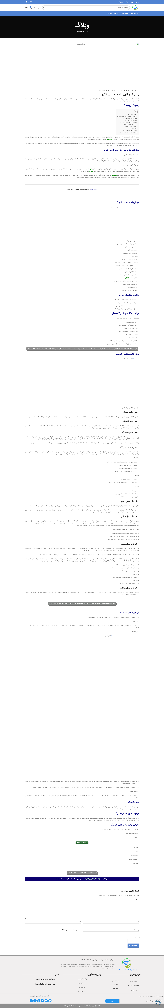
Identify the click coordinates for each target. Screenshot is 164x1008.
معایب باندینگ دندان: (130, 121)
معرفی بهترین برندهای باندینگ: (127, 133)
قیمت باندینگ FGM (82, 843)
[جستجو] (44, 7)
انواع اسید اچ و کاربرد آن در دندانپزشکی (78, 189)
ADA (69, 561)
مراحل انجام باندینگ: (130, 127)
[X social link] (33, 2)
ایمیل (79, 922)
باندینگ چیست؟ (132, 114)
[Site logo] (135, 8)
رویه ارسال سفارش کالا (133, 986)
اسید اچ (91, 171)
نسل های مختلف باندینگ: (129, 125)
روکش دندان (89, 169)
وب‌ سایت (136, 930)
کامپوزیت (114, 175)
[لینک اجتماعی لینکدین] (28, 2)
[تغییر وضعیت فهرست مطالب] (135, 111)
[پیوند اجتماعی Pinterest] (31, 2)
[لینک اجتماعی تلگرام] (26, 2)
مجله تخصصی (80, 31)
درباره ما (116, 984)
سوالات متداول (133, 981)
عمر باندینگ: (133, 129)
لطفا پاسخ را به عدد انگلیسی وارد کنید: (70, 930)
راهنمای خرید (133, 990)
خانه (87, 32)
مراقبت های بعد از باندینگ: (129, 131)
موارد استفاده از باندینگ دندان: (128, 123)
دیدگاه (137, 899)
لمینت (83, 169)
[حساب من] (39, 7)
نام (138, 922)
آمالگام (127, 278)
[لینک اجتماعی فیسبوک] (36, 2)
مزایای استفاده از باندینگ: (129, 118)
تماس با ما (115, 988)
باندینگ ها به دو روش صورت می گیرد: (126, 116)
